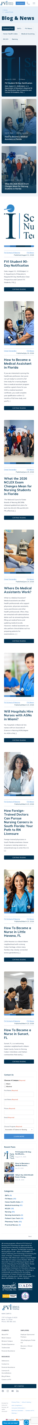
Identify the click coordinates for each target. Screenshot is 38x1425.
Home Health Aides (12, 1202)
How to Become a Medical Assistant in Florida (16, 137)
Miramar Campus (7, 1341)
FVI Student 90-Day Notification (18, 83)
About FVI (5, 1334)
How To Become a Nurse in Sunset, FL (17, 1034)
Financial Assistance (8, 1351)
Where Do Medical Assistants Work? (18, 590)
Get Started (20, 3)
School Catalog (26, 1402)
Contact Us (5, 1364)
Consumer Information (18, 1408)
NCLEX (7, 1208)
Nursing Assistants (12, 1215)
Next (30, 1236)
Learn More (19, 1136)
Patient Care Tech (12, 1218)
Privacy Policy (15, 1402)
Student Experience (8, 1344)
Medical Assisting (12, 1205)
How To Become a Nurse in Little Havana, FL (17, 932)
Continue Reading (19, 289)
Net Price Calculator (17, 1410)
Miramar (9, 1086)
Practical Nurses (11, 1225)
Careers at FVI (6, 1379)
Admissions (5, 1361)
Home (5, 10)
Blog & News (6, 1376)
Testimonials (6, 1348)
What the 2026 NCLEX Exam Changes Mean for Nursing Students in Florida (17, 186)
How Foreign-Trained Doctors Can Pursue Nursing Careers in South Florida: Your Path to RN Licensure (18, 822)
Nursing (8, 1212)
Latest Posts (9, 12)
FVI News (8, 1199)
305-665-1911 (11, 1322)
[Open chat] (26, 1422)
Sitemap (14, 1413)
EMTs (7, 1195)
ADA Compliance (17, 1405)
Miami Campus (6, 1338)
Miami (8, 1084)
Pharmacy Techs (11, 1222)
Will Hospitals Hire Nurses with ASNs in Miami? (18, 715)
